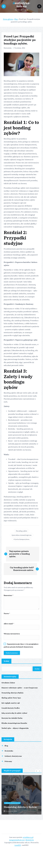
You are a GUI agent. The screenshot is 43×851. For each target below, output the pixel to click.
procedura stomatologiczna (22, 535)
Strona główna (8, 19)
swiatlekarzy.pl (28, 837)
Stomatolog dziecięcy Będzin (12, 693)
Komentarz (8, 595)
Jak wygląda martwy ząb (11, 703)
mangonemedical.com (17, 840)
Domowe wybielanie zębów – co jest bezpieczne (20, 688)
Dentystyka (7, 48)
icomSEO (18, 845)
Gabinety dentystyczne (13, 756)
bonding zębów (22, 531)
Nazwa (7, 613)
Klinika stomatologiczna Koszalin (14, 723)
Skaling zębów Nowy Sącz (11, 698)
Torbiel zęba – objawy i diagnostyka (15, 728)
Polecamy (8, 761)
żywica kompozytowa (22, 539)
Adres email (9, 624)
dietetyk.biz (30, 840)
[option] (21, 795)
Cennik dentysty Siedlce (11, 708)
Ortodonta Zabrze (8, 683)
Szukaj (6, 661)
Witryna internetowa (12, 634)
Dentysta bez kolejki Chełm (12, 718)
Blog (16, 19)
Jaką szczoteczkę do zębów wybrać (14, 713)
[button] (36, 771)
